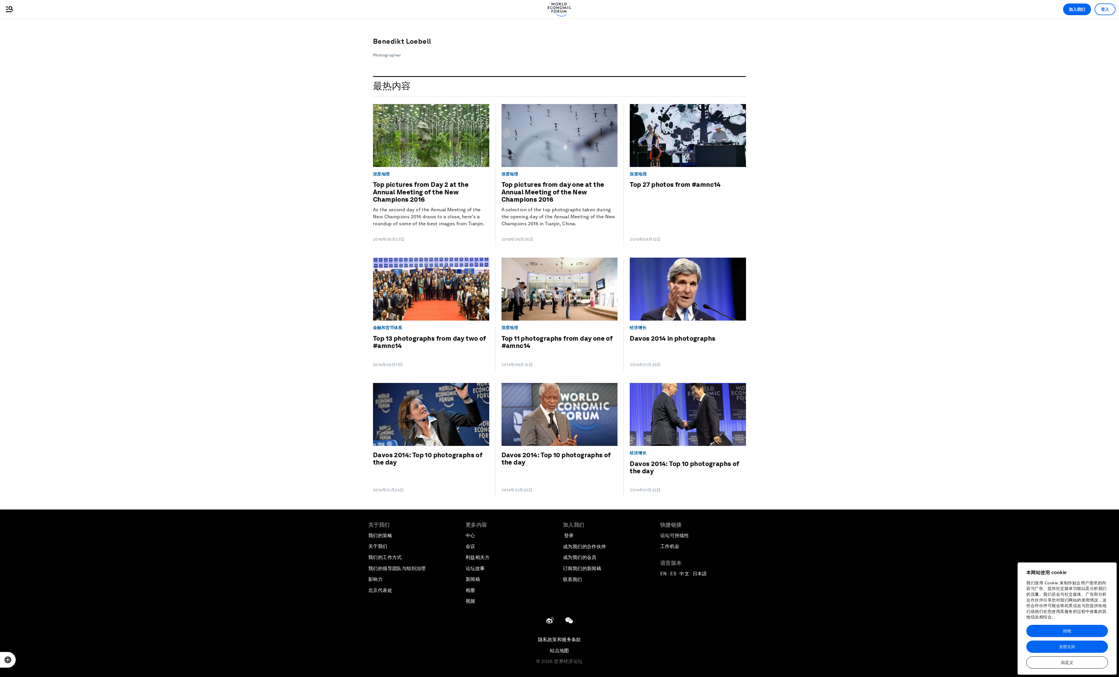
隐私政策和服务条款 (559, 639)
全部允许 (1067, 646)
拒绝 (1067, 631)
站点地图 (559, 650)
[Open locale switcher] (7, 659)
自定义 (1067, 662)
